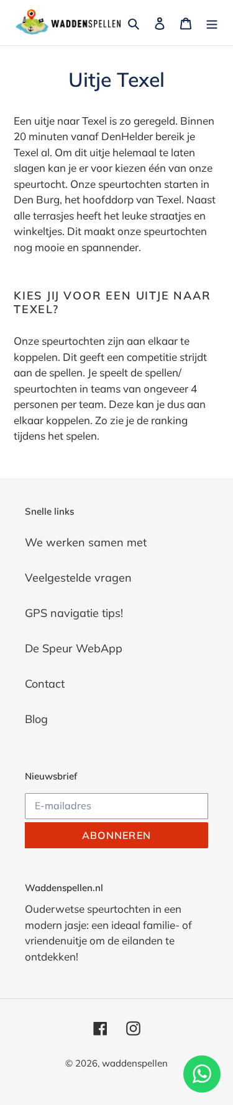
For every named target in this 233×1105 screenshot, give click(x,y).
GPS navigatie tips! (74, 613)
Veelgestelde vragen (78, 577)
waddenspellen (135, 1063)
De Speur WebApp (73, 648)
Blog (36, 719)
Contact (45, 684)
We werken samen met (86, 542)
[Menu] (212, 22)
